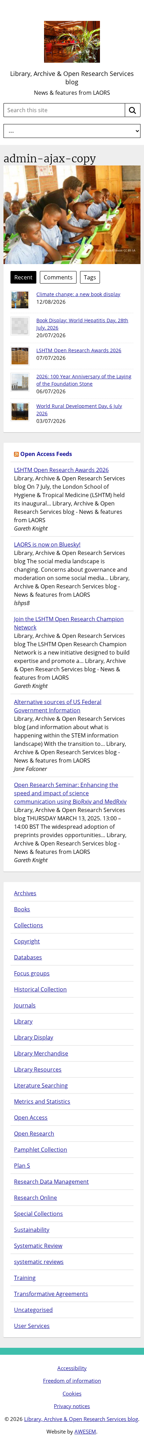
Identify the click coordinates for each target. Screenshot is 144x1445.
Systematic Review (38, 1246)
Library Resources (38, 1069)
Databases (28, 957)
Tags (90, 277)
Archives (25, 893)
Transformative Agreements (51, 1294)
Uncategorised (33, 1310)
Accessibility (72, 1368)
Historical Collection (40, 989)
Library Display (33, 1037)
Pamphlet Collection (40, 1149)
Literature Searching (41, 1085)
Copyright (27, 941)
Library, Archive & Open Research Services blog (72, 77)
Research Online (35, 1197)
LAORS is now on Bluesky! (47, 544)
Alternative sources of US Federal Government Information (57, 706)
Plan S (22, 1165)
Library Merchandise (41, 1053)
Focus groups (32, 973)
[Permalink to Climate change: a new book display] (19, 300)
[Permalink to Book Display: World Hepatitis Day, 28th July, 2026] (19, 326)
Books (22, 909)
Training (25, 1278)
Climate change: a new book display (78, 294)
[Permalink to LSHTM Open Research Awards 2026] (19, 356)
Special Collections (38, 1214)
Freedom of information (72, 1380)
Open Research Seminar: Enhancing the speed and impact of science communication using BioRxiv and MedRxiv (70, 793)
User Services (32, 1326)
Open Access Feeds (46, 454)
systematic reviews (39, 1262)
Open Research (34, 1133)
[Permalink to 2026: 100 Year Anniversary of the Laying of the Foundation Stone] (19, 382)
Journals (25, 1005)
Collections (28, 925)
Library (23, 1021)
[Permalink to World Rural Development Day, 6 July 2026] (19, 411)
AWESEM (85, 1431)
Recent (23, 277)
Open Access (31, 1117)
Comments (58, 277)
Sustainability (31, 1230)
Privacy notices (72, 1405)
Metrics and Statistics (42, 1101)
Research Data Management (51, 1181)
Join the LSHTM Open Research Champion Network (69, 623)
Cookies (72, 1393)
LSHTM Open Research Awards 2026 (78, 350)
